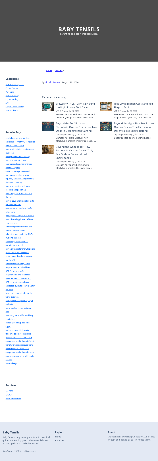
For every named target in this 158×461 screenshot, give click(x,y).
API (7, 103)
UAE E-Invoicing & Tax (15, 84)
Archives (59, 440)
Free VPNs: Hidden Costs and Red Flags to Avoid (133, 105)
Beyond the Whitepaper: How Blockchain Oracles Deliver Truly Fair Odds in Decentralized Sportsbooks (74, 152)
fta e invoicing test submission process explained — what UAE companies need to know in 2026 (20, 338)
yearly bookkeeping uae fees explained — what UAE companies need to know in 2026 (20, 142)
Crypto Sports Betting (15, 106)
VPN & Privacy (12, 110)
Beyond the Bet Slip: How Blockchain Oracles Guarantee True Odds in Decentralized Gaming (76, 127)
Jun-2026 (9, 391)
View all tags (11, 363)
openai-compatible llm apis (17, 330)
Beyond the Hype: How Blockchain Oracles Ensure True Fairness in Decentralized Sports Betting (134, 127)
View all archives (13, 398)
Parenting (10, 92)
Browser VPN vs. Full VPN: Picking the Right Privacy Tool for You (75, 105)
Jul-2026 (9, 394)
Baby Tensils (79, 29)
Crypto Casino (12, 88)
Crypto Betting (12, 99)
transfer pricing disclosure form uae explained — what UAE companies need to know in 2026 (20, 349)
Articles (58, 70)
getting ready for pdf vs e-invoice (20, 215)
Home (49, 70)
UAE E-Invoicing (12, 95)
